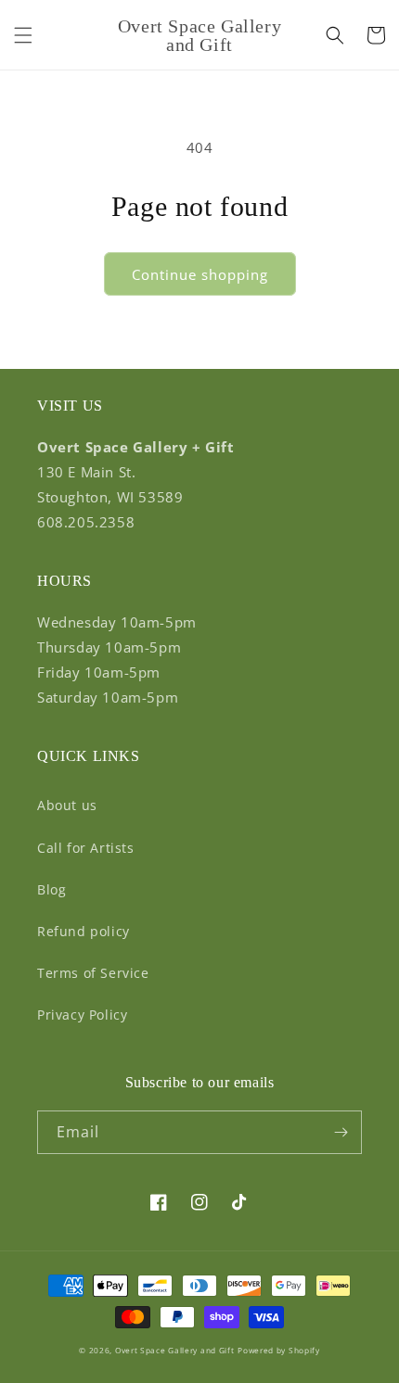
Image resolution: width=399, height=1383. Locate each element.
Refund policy (83, 931)
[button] (23, 35)
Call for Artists (86, 847)
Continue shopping (200, 274)
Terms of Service (93, 973)
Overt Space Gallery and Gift (175, 1350)
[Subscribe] (340, 1132)
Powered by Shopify (279, 1350)
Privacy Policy (82, 1014)
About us (67, 805)
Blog (51, 889)
